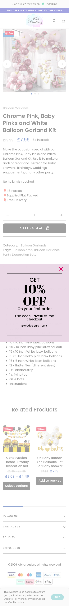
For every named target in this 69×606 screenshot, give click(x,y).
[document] (34, 303)
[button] (61, 269)
